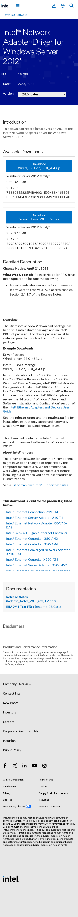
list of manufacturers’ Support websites (40, 485)
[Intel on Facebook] (4, 766)
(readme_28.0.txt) (33, 607)
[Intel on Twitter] (14, 766)
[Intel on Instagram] (44, 766)
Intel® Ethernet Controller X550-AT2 (32, 560)
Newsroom (10, 703)
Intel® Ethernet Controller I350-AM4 (32, 544)
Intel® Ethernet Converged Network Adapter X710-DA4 (38, 552)
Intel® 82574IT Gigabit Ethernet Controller (36, 533)
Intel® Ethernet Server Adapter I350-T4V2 (36, 565)
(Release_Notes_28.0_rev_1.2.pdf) (31, 599)
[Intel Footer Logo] (11, 879)
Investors (9, 712)
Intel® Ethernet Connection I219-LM (32, 512)
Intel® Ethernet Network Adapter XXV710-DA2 (36, 525)
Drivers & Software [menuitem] (15, 15)
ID (4, 74)
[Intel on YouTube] (34, 766)
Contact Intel (12, 694)
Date (6, 84)
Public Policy (12, 750)
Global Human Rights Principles (38, 838)
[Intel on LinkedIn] (24, 766)
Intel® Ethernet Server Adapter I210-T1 (34, 518)
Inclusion (9, 741)
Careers (8, 722)
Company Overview (17, 684)
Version (8, 94)
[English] (63, 5)
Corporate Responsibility (21, 731)
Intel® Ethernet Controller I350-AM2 (32, 539)
